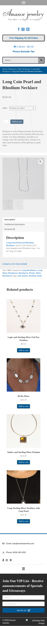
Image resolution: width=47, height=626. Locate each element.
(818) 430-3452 (19, 552)
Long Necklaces (29, 270)
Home (4, 69)
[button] (40, 161)
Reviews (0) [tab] (9, 229)
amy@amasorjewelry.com (23, 544)
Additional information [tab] (14, 224)
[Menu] (23, 3)
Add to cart (17, 121)
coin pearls (22, 276)
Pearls (32, 273)
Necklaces (12, 69)
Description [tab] (9, 220)
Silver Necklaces (24, 69)
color (4, 108)
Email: (9, 544)
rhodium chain (35, 276)
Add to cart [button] (23, 350)
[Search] (41, 60)
